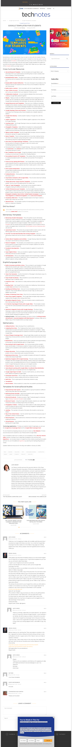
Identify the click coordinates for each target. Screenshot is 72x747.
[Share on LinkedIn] (32, 459)
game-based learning (31, 451)
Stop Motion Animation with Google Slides (16, 177)
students (16, 454)
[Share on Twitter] (29, 459)
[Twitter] (31, 4)
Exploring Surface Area (11, 355)
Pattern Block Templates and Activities (16, 239)
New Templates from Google (13, 152)
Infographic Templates (11, 127)
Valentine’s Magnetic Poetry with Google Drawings (19, 309)
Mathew (11, 673)
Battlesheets (9, 340)
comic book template (36, 195)
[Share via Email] (33, 459)
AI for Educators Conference (31, 8)
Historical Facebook (10, 397)
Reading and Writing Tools (12, 289)
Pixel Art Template (10, 242)
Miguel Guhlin (12, 553)
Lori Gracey (22, 28)
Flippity (7, 98)
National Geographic (21, 195)
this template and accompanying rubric (35, 226)
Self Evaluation (9, 255)
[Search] (53, 9)
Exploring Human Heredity (12, 393)
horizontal (10, 148)
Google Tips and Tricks (14, 20)
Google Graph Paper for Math (13, 371)
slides (10, 454)
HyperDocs (6, 439)
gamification (41, 451)
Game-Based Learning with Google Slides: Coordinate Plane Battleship (24, 368)
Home (4, 20)
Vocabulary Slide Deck (11, 197)
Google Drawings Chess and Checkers (15, 110)
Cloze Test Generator (11, 274)
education (17, 451)
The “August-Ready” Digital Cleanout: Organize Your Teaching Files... (13, 522)
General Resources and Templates (14, 103)
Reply (45, 537)
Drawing (10, 451)
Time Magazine (9, 195)
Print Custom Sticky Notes (12, 168)
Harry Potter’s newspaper (28, 194)
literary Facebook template (16, 399)
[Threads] (41, 4)
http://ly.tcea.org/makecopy (15, 589)
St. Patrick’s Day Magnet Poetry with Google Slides (19, 304)
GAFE (23, 451)
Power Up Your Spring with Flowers (14, 161)
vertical (19, 148)
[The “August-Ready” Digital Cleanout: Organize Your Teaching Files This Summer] (13, 512)
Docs (5, 451)
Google (5, 454)
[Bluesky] (33, 4)
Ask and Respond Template (12, 72)
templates (30, 454)
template (14, 60)
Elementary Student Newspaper (14, 217)
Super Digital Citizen (11, 252)
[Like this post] (26, 459)
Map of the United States (12, 414)
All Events (42, 8)
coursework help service (16, 691)
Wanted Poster (9, 201)
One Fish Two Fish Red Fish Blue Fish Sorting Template (20, 233)
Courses (49, 8)
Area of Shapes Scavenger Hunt (14, 335)
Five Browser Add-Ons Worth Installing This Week (36, 521)
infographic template (11, 194)
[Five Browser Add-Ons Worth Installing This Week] (35, 512)
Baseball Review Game (11, 77)
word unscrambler (14, 682)
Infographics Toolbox (11, 404)
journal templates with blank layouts (24, 318)
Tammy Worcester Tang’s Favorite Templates (17, 181)
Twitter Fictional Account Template (15, 189)
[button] (29, 2)
